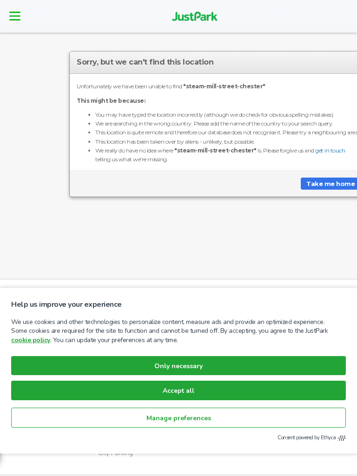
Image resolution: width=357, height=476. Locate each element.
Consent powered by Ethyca (307, 437)
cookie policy (30, 340)
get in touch (330, 150)
